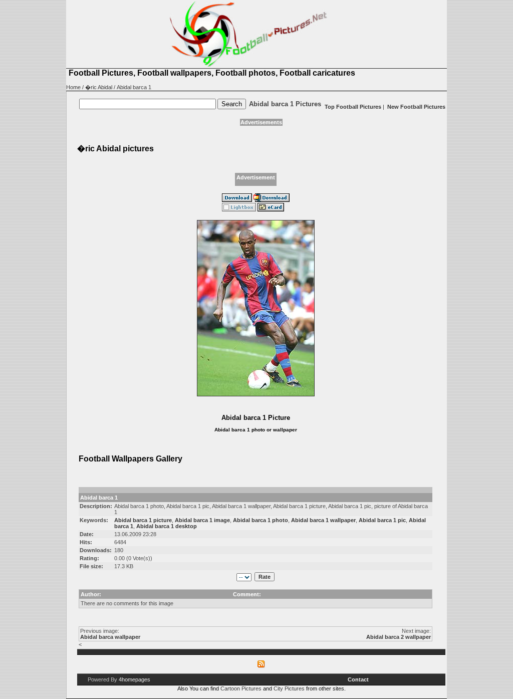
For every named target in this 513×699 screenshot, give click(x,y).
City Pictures (289, 688)
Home (73, 87)
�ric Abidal (98, 87)
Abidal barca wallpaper (110, 637)
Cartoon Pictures (241, 688)
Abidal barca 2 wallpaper (398, 637)
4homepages (134, 679)
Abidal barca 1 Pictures (285, 104)
